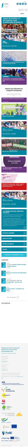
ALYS (21, 445)
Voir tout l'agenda (11, 297)
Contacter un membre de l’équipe (8, 353)
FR (24, 1)
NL (25, 1)
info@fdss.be (4, 361)
